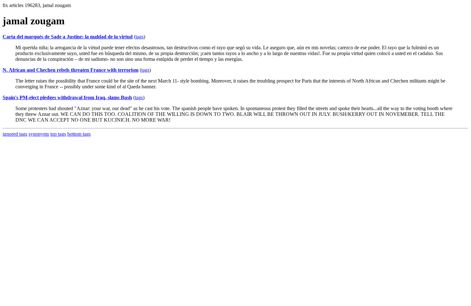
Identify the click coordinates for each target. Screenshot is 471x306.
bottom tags (79, 134)
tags (140, 36)
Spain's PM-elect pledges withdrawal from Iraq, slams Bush (67, 97)
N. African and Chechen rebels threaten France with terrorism (70, 70)
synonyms (39, 134)
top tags (58, 134)
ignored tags (15, 134)
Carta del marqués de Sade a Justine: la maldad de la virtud (68, 36)
